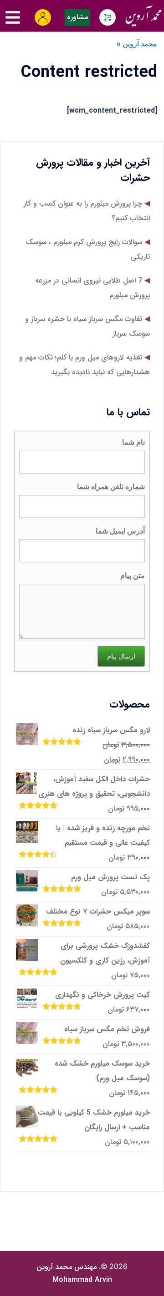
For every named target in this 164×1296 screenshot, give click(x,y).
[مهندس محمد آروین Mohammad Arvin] (143, 13)
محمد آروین (140, 44)
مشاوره (77, 17)
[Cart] (107, 17)
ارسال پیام (121, 656)
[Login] (43, 17)
